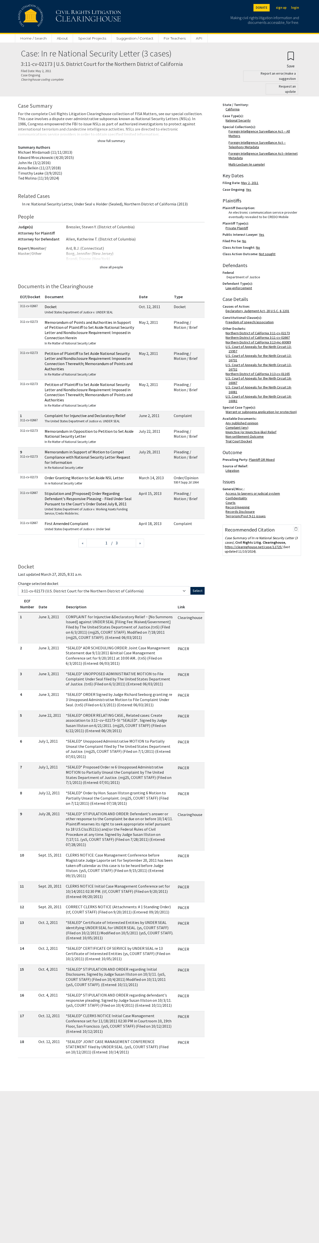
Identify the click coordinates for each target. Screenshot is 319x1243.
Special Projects (92, 38)
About (62, 38)
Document (54, 296)
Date (143, 296)
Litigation (233, 470)
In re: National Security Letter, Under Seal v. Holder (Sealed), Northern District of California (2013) (105, 203)
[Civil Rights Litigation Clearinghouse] (55, 16)
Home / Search (33, 38)
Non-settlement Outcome (246, 436)
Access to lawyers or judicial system (254, 493)
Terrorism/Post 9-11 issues (247, 516)
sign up (281, 7)
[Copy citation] (296, 529)
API (199, 38)
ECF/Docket (30, 296)
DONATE (261, 7)
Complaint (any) (238, 427)
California (233, 109)
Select (197, 590)
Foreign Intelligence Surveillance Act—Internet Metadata (263, 155)
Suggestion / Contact (134, 38)
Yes (248, 189)
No (244, 241)
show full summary (111, 141)
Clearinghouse (190, 617)
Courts (232, 502)
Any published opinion (243, 423)
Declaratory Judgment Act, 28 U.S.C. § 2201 (258, 311)
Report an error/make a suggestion (278, 76)
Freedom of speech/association (251, 322)
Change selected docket (38, 583)
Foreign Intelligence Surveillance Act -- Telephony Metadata (257, 144)
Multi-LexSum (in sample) (247, 164)
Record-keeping (239, 507)
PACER (183, 648)
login (295, 7)
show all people (111, 267)
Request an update (287, 89)
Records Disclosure (241, 511)
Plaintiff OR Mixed (262, 459)
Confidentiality (237, 498)
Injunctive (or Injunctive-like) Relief (252, 432)
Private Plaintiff (238, 228)
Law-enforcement (240, 288)
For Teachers (174, 38)
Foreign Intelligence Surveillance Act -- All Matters (259, 133)
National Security (239, 120)
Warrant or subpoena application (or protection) (262, 412)
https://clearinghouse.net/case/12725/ (254, 547)
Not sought (267, 254)
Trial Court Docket (240, 441)
